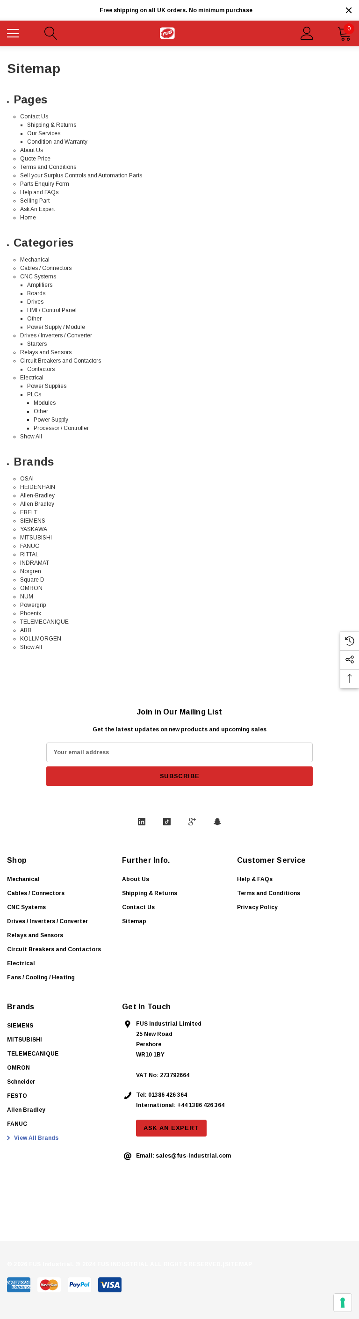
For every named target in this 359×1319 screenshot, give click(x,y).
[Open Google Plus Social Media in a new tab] (192, 821)
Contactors (41, 369)
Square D (32, 579)
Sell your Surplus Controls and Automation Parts (81, 175)
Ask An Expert (37, 209)
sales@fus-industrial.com (193, 1155)
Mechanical (35, 259)
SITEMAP (238, 1264)
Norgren (30, 571)
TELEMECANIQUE (44, 622)
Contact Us (34, 116)
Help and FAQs (39, 192)
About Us (31, 150)
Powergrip (33, 605)
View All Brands (35, 1138)
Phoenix (30, 613)
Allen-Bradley (37, 495)
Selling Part (35, 200)
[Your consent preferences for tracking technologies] (343, 1303)
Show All (31, 436)
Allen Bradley (37, 504)
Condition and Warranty (57, 141)
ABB (25, 630)
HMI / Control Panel (52, 310)
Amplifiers (39, 285)
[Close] (349, 10)
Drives (35, 302)
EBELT (28, 512)
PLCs (34, 394)
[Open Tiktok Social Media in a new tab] (167, 821)
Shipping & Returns (51, 125)
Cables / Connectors (46, 268)
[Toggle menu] (14, 32)
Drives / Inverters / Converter (56, 335)
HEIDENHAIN (37, 487)
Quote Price (35, 158)
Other (34, 318)
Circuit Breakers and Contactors (60, 360)
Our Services (43, 133)
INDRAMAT (34, 563)
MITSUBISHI (36, 537)
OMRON (31, 588)
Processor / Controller (61, 428)
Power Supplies (46, 386)
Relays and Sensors (46, 352)
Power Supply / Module (56, 327)
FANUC (29, 546)
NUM (26, 596)
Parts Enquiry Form (44, 184)
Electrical (31, 377)
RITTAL (29, 554)
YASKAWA (33, 529)
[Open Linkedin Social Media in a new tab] (141, 821)
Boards (36, 293)
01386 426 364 (167, 1095)
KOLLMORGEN (40, 638)
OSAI (27, 478)
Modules (45, 403)
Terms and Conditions (48, 167)
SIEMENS (32, 520)
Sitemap (134, 921)
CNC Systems (38, 276)
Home (28, 217)
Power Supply (51, 419)
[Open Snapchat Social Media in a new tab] (217, 821)
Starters (37, 344)
